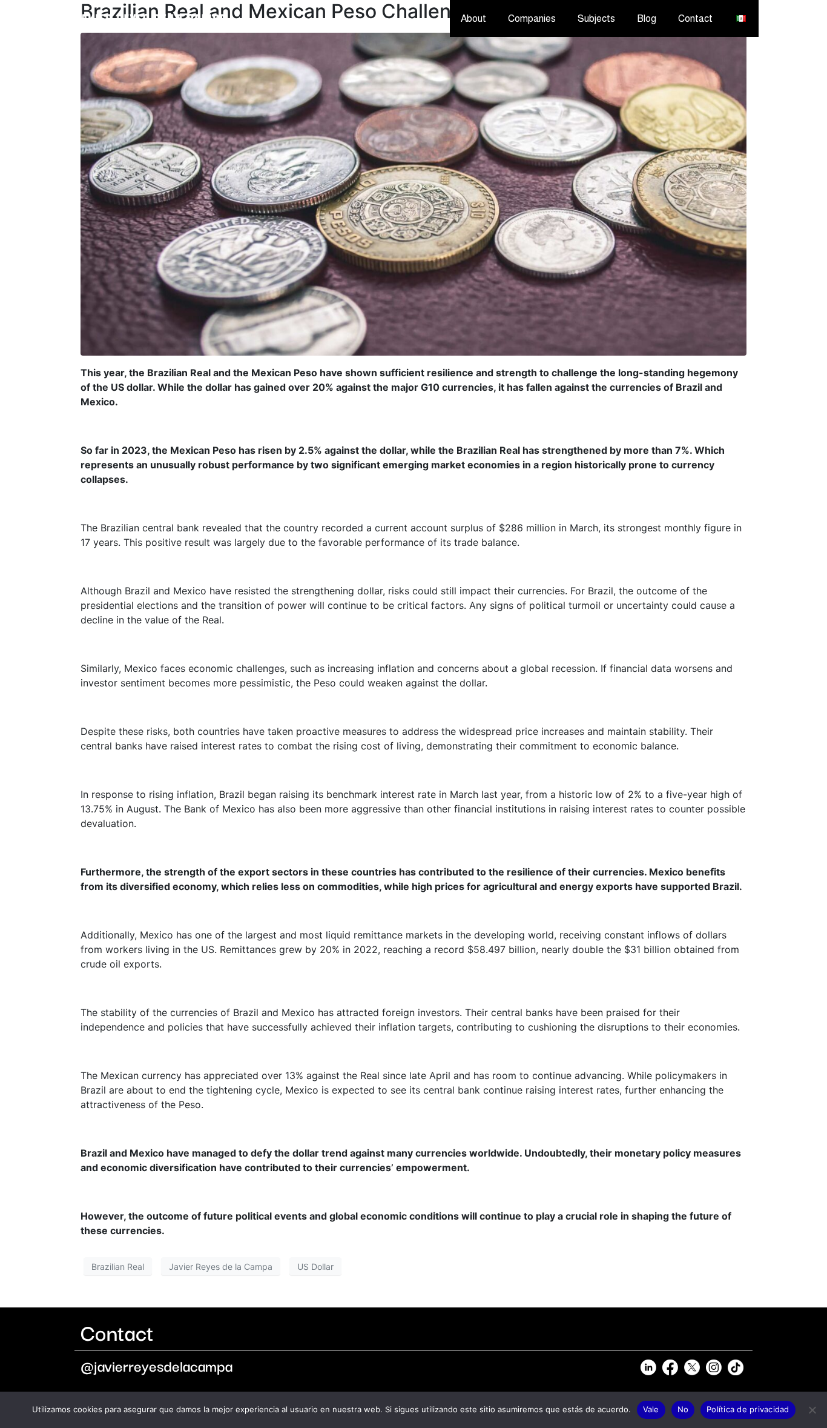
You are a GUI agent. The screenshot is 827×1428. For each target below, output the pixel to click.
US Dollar (315, 1266)
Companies (532, 18)
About (473, 18)
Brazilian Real (117, 1266)
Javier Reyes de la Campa (220, 1266)
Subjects (596, 18)
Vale (651, 1409)
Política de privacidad (748, 1409)
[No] (812, 1410)
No (683, 1409)
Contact (695, 18)
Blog (646, 18)
